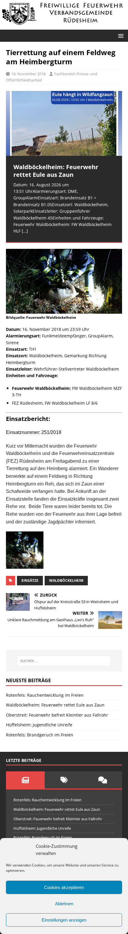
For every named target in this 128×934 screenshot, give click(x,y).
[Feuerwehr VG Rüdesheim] (64, 26)
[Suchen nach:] (64, 661)
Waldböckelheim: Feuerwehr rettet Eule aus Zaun (55, 705)
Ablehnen (64, 903)
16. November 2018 (28, 73)
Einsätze (29, 580)
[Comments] (102, 780)
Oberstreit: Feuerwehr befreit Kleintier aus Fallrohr (57, 715)
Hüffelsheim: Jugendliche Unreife (39, 725)
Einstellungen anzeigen (64, 919)
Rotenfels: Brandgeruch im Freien (39, 735)
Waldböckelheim (66, 580)
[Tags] (64, 780)
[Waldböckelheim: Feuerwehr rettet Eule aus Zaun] (64, 123)
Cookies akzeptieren (64, 887)
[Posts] (25, 780)
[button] (120, 35)
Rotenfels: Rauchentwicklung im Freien (45, 695)
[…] (25, 231)
